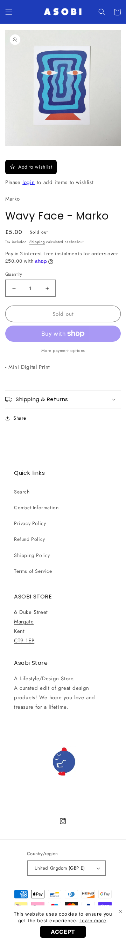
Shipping (37, 241)
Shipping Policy (32, 555)
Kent (19, 631)
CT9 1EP (24, 640)
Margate (24, 622)
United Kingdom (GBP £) (60, 868)
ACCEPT (63, 931)
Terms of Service (33, 571)
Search (22, 491)
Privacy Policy (30, 523)
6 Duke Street (31, 612)
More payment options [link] (63, 350)
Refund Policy (29, 539)
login (28, 182)
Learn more (92, 920)
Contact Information (36, 507)
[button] (8, 12)
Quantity (13, 274)
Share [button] (19, 417)
